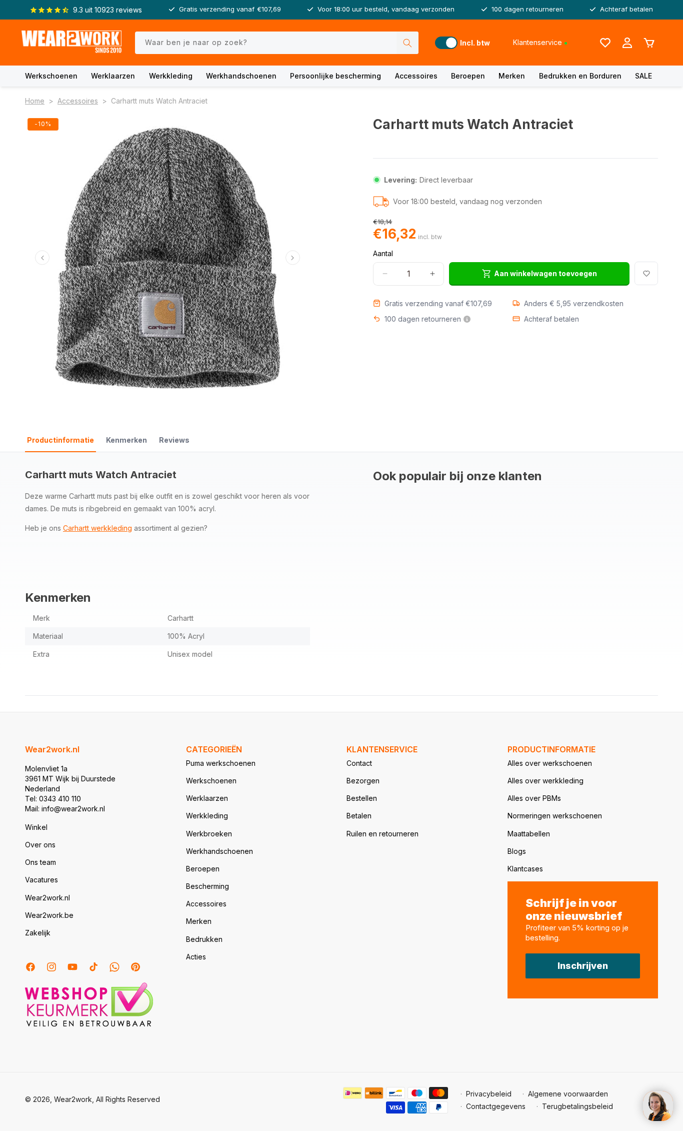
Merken (511, 76)
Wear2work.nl (47, 897)
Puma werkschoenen (221, 763)
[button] (51, 76)
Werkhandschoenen (241, 76)
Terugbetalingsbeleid (577, 1106)
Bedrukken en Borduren (580, 76)
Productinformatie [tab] (60, 440)
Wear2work (73, 1099)
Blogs (517, 851)
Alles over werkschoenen (550, 763)
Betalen (359, 815)
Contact (359, 763)
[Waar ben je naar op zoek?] (407, 43)
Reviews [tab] (174, 440)
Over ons (40, 844)
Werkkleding (170, 76)
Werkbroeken (209, 833)
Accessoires (416, 76)
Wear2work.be (49, 915)
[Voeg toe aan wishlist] (646, 273)
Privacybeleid (489, 1093)
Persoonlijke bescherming (335, 76)
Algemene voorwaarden (568, 1093)
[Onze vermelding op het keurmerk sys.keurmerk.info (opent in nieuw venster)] (89, 1025)
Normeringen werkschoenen (555, 815)
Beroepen (468, 76)
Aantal (383, 253)
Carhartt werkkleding (97, 528)
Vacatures (41, 879)
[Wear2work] (72, 43)
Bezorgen (363, 780)
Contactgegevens (496, 1106)
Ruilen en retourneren (382, 833)
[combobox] (277, 43)
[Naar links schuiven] (42, 258)
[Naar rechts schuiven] (293, 258)
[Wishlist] (605, 43)
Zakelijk (37, 932)
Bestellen (361, 798)
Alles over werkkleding (546, 780)
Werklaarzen (113, 76)
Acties (196, 956)
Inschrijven (583, 965)
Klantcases (525, 868)
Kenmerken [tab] (126, 440)
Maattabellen (529, 833)
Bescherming (207, 886)
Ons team (40, 862)
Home (34, 101)
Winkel (36, 827)
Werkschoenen (51, 76)
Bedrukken (204, 939)
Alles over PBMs (534, 798)
